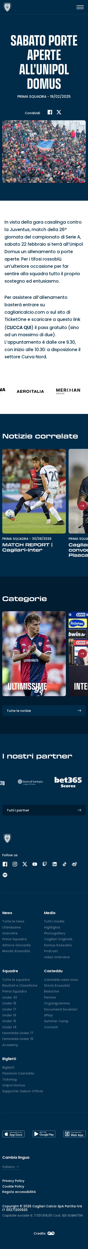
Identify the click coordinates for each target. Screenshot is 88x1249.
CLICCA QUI (19, 328)
